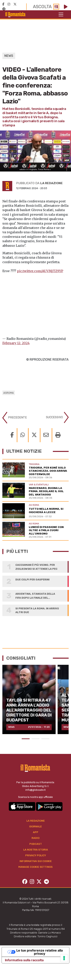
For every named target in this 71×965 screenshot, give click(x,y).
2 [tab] (35, 738)
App (35, 832)
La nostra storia (35, 849)
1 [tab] (26, 738)
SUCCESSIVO (55, 417)
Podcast (35, 843)
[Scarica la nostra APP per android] (49, 806)
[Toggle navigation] (61, 14)
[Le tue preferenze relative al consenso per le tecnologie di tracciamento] (64, 958)
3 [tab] (45, 738)
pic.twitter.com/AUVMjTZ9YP (40, 271)
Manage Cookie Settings (35, 866)
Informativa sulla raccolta (24, 960)
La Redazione (35, 820)
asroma (8, 392)
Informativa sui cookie (36, 861)
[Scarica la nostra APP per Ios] (22, 806)
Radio (35, 837)
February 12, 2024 (16, 343)
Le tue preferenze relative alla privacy (39, 951)
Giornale (35, 826)
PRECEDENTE (17, 417)
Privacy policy (35, 855)
